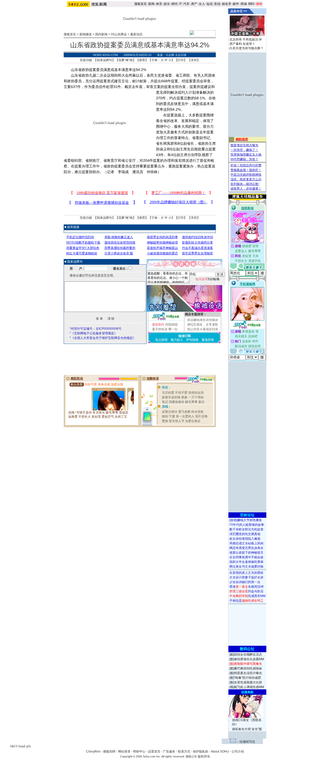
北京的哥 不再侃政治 (243, 39)
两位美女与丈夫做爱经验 (246, 566)
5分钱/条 (207, 279)
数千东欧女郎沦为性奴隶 (246, 529)
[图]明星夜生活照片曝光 (245, 673)
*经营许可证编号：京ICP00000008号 (95, 328)
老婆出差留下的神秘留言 (246, 552)
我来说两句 (104, 60)
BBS (251, 4)
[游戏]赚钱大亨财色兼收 (245, 520)
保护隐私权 (200, 751)
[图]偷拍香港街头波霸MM (246, 659)
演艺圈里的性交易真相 (244, 534)
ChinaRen (93, 751)
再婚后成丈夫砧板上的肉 (246, 543)
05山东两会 (119, 34)
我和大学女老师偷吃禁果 (246, 562)
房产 (194, 4)
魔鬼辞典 (208, 340)
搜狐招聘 (109, 751)
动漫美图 (247, 692)
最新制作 (158, 324)
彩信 (217, 4)
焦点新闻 (161, 340)
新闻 (151, 4)
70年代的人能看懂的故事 (246, 525)
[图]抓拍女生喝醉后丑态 (245, 654)
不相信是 (246, 600)
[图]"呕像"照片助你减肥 (245, 678)
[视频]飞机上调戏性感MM (246, 687)
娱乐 (167, 4)
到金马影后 (246, 591)
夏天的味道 (160, 329)
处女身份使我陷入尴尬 (244, 538)
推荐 (142, 60)
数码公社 (247, 649)
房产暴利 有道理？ (242, 44)
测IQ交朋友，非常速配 (202, 324)
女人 (202, 4)
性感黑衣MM (247, 596)
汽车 (186, 4)
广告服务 (169, 751)
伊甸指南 (192, 340)
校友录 (226, 4)
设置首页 (154, 751)
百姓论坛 (247, 515)
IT (180, 4)
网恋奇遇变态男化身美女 (246, 548)
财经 (174, 4)
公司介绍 (238, 751)
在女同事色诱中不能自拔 (246, 557)
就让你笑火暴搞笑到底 (202, 329)
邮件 (236, 4)
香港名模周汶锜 (246, 586)
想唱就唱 (171, 324)
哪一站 (173, 329)
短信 (210, 4)
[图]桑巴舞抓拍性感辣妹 (245, 668)
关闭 (194, 60)
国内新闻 (101, 34)
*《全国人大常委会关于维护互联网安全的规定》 (103, 338)
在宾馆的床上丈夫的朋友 (246, 573)
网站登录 (124, 751)
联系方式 (184, 751)
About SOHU (220, 751)
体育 (159, 4)
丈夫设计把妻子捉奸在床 (246, 577)
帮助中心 (139, 751)
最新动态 (136, 34)
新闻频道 (85, 34)
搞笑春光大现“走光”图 (247, 729)
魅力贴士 (177, 340)
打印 (181, 60)
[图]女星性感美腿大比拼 (245, 682)
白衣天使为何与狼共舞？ (246, 48)
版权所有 (204, 756)
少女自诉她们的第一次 (244, 582)
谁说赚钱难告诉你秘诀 (202, 320)
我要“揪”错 (125, 60)
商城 (244, 4)
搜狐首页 (140, 4)
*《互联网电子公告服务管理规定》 (93, 333)
